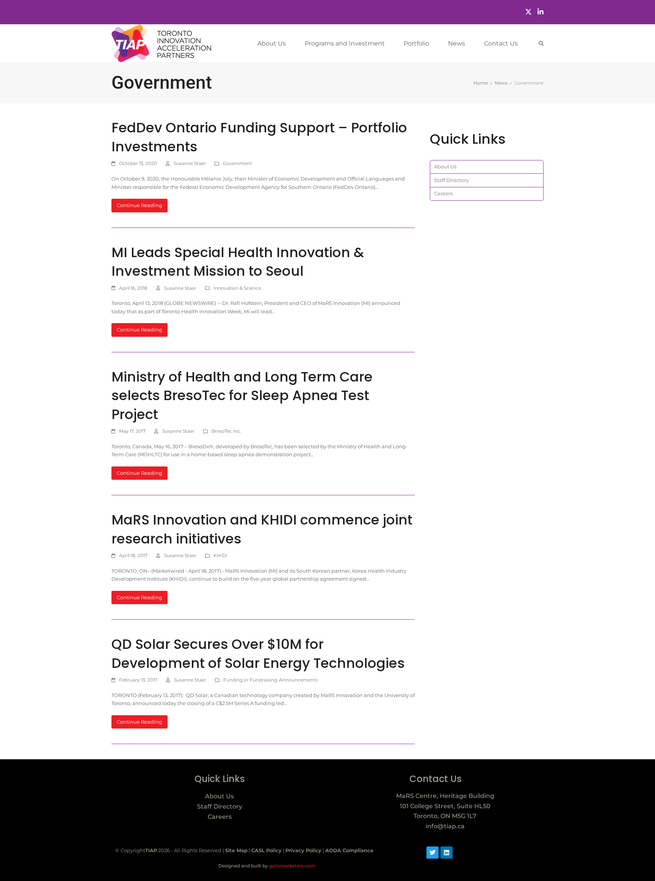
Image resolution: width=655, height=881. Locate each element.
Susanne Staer (190, 163)
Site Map (236, 850)
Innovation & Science (237, 288)
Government (237, 163)
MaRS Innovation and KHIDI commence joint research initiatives (261, 529)
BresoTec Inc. (226, 431)
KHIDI (220, 555)
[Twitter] (528, 12)
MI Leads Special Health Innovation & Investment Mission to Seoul (237, 262)
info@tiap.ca (445, 826)
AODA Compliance (349, 850)
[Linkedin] (446, 852)
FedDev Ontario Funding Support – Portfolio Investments (259, 137)
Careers (443, 193)
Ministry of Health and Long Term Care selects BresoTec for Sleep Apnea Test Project (242, 395)
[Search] (541, 43)
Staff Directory (451, 180)
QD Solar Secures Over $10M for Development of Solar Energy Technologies (258, 653)
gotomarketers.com (291, 865)
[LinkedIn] (540, 12)
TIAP (151, 850)
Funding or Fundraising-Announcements (270, 680)
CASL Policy (266, 850)
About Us (445, 166)
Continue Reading (139, 205)
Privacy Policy (303, 850)
